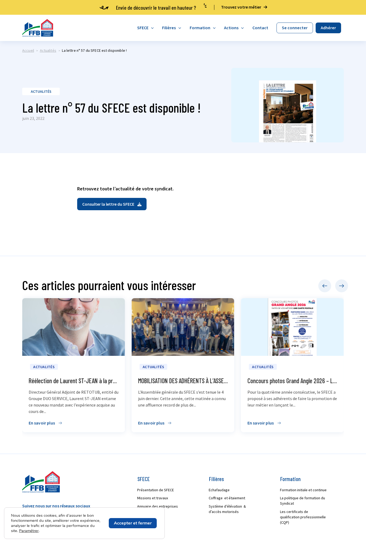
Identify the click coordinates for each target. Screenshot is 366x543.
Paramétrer (29, 530)
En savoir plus (72, 423)
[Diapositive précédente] (324, 285)
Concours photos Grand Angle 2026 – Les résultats (225, 381)
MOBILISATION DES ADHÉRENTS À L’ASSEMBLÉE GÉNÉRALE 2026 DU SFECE (138, 381)
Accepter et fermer (133, 523)
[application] (151, 28)
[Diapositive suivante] (341, 285)
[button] (112, 204)
